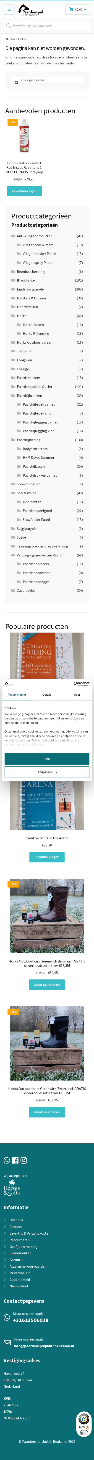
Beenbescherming (31, 271)
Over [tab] (77, 694)
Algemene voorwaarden (28, 1266)
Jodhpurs (24, 351)
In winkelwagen (24, 191)
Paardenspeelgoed (37, 510)
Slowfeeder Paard (36, 519)
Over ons (16, 1220)
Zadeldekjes (26, 590)
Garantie (16, 1259)
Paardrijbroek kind (37, 413)
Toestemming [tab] (17, 694)
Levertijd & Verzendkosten (30, 1233)
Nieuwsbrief (19, 1286)
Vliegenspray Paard (37, 262)
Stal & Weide (26, 493)
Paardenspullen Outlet (34, 386)
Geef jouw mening (24, 1246)
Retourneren (20, 1240)
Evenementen (20, 1253)
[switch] (84, 1432)
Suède (21, 537)
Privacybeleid (20, 1273)
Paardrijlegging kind (38, 431)
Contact (16, 1226)
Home (13, 39)
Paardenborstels (36, 563)
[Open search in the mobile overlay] (47, 25)
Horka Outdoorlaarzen (34, 342)
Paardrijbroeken (29, 395)
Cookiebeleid (20, 1279)
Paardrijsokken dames (40, 475)
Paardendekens (29, 377)
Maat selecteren (47, 984)
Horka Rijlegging (36, 333)
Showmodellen (28, 484)
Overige (23, 369)
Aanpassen (45, 772)
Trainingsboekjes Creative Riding (42, 546)
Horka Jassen (33, 324)
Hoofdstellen (27, 306)
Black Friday (26, 280)
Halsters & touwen (31, 298)
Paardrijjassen (34, 466)
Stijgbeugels (27, 528)
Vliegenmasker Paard (39, 253)
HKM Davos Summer (38, 457)
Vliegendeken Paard (38, 245)
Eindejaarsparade (30, 289)
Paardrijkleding (29, 439)
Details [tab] (47, 694)
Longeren (24, 360)
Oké (47, 758)
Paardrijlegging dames (40, 422)
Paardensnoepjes (36, 581)
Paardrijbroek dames (39, 404)
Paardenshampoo (36, 572)
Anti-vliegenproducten (34, 236)
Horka (21, 315)
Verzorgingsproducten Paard (39, 555)
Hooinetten (32, 502)
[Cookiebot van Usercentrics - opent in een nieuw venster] (69, 684)
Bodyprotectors (35, 448)
